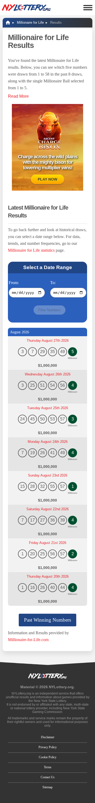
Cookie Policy (47, 757)
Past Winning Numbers (47, 620)
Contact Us (48, 777)
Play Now (47, 179)
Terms (47, 767)
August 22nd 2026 (47, 509)
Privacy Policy (48, 747)
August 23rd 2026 (47, 475)
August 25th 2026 (47, 408)
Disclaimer (47, 737)
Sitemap (47, 787)
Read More (18, 96)
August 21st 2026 (47, 543)
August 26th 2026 (47, 374)
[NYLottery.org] (26, 7)
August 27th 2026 (48, 341)
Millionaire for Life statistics (31, 250)
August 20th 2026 (48, 576)
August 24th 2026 (48, 442)
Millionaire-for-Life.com (28, 639)
